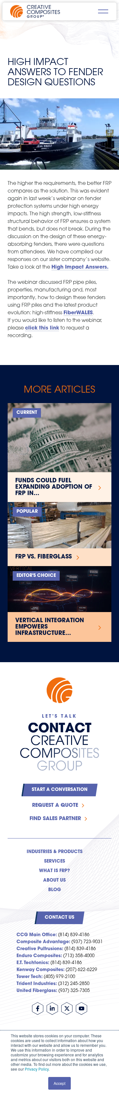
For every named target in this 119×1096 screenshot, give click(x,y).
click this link (42, 328)
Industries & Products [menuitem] (55, 852)
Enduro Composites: (39, 956)
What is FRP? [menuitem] (54, 871)
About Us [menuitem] (54, 880)
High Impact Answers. (80, 267)
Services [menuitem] (54, 861)
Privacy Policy (37, 1069)
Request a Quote (55, 805)
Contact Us (59, 917)
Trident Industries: (37, 984)
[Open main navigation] (103, 11)
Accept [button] (59, 1083)
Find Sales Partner (55, 818)
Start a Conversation (60, 789)
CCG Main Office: (37, 935)
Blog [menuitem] (54, 890)
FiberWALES (78, 313)
